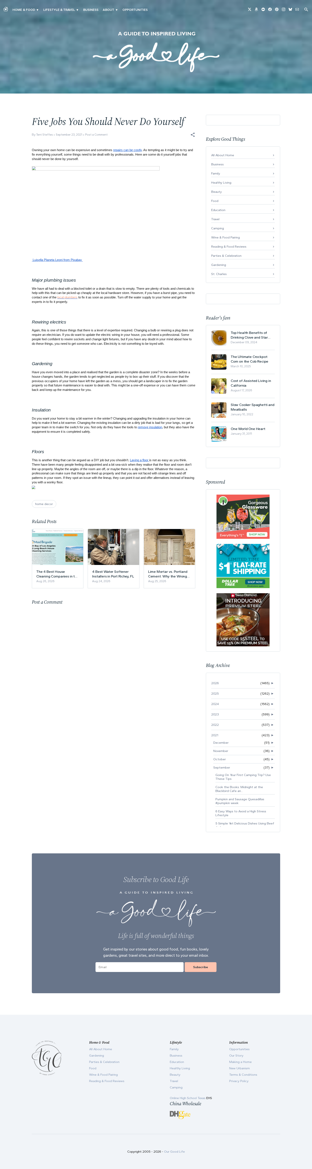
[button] (192, 134)
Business (90, 10)
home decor (44, 504)
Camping (217, 228)
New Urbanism (239, 1068)
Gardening (218, 265)
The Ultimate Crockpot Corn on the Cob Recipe (249, 359)
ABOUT (108, 10)
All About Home (222, 155)
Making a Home (240, 1062)
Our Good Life (174, 1151)
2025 (215, 693)
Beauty (216, 192)
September (221, 767)
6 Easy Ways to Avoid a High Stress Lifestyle (240, 813)
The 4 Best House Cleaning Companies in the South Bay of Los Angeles (57, 574)
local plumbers (67, 297)
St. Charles (219, 274)
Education (218, 210)
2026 (215, 683)
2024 (215, 704)
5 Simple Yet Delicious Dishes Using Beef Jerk (244, 825)
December (221, 743)
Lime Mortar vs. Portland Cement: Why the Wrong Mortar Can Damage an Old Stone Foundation (167, 574)
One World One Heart (248, 429)
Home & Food (24, 10)
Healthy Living (221, 182)
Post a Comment (96, 134)
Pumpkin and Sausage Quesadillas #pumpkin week (239, 801)
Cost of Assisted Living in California (251, 383)
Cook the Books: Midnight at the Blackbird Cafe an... (239, 789)
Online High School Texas (188, 1098)
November (220, 751)
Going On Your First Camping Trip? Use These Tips (243, 777)
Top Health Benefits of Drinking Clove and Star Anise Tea (249, 335)
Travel (215, 219)
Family (215, 173)
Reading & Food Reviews (228, 246)
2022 (215, 725)
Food (214, 201)
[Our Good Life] (156, 52)
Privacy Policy (239, 1081)
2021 (214, 735)
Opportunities (135, 10)
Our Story (236, 1055)
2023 (215, 714)
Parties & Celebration (226, 256)
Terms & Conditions (243, 1075)
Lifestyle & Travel (59, 10)
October (219, 759)
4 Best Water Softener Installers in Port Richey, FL (113, 573)
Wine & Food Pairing (225, 237)
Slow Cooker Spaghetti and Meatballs (252, 407)
